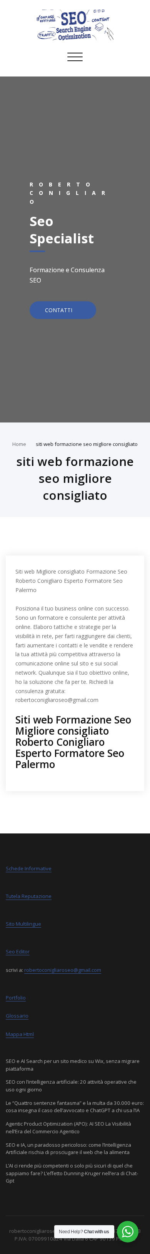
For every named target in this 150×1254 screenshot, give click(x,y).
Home (19, 444)
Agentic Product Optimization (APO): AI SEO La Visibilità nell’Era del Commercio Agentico (68, 1127)
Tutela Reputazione (29, 896)
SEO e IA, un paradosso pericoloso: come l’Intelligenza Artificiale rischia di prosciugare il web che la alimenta (68, 1148)
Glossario (17, 1015)
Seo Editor (18, 951)
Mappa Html (20, 1034)
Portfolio (16, 997)
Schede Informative (29, 868)
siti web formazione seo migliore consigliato (87, 444)
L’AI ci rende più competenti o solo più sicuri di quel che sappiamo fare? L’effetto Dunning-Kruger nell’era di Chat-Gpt (72, 1173)
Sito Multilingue (23, 923)
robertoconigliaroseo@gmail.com (62, 969)
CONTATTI (59, 309)
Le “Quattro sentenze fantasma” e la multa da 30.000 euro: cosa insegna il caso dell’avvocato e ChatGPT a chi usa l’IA (75, 1106)
